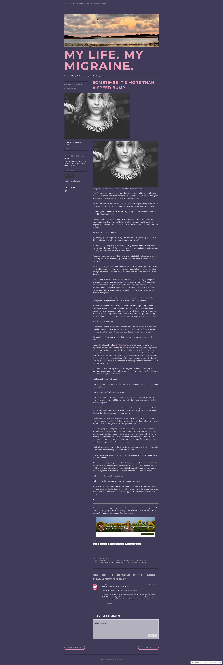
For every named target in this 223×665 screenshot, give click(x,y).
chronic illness (107, 561)
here (125, 513)
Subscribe (69, 176)
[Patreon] (65, 190)
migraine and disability (103, 563)
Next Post (145, 648)
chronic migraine (123, 561)
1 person (110, 603)
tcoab (104, 584)
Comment (152, 635)
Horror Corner (100, 3)
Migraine (106, 559)
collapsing (124, 345)
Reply (104, 606)
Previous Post (72, 648)
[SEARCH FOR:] (76, 148)
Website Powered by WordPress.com (111, 660)
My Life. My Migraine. (104, 60)
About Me (89, 3)
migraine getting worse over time (130, 563)
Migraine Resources (77, 3)
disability (136, 561)
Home (66, 3)
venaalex (79, 85)
